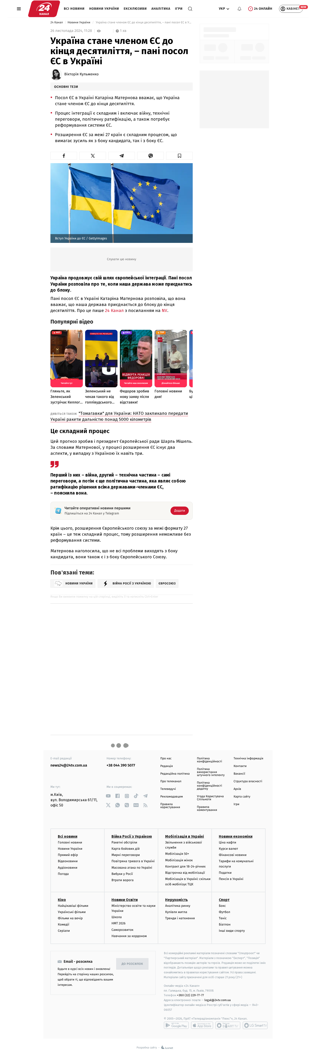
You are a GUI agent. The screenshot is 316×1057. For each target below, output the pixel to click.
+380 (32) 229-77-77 (190, 995)
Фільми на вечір (70, 918)
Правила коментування (207, 809)
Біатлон (225, 924)
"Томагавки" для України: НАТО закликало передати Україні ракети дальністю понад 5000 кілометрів (119, 416)
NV (164, 310)
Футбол (224, 912)
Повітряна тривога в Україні (133, 861)
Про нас (166, 758)
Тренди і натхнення (180, 918)
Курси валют (228, 849)
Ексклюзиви (135, 9)
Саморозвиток (122, 930)
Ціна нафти (227, 842)
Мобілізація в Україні (184, 836)
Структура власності (248, 781)
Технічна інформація (248, 758)
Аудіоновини (67, 868)
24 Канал (57, 22)
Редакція (166, 766)
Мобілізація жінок (179, 860)
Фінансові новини (233, 855)
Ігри (179, 9)
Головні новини (70, 842)
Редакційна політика (175, 773)
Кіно (62, 900)
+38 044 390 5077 (121, 765)
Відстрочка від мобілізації (185, 873)
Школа (117, 917)
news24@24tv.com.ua (68, 765)
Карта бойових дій (126, 849)
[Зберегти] (179, 155)
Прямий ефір (68, 855)
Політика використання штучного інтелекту (211, 772)
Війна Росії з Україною (132, 836)
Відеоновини (68, 861)
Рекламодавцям (171, 796)
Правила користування (170, 806)
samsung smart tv (255, 1025)
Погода (63, 874)
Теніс (223, 918)
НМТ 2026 (119, 923)
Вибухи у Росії (122, 874)
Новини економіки (235, 836)
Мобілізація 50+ (177, 854)
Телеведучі (168, 789)
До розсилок (132, 964)
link (108, 796)
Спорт (224, 900)
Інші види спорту (232, 931)
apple (202, 1025)
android (176, 1025)
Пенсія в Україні (231, 879)
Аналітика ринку (177, 906)
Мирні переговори (126, 855)
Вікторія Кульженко (81, 74)
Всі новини (74, 9)
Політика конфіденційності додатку (209, 785)
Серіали (64, 931)
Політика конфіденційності (209, 760)
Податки (225, 873)
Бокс (222, 906)
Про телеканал (170, 781)
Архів (237, 789)
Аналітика (161, 9)
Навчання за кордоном (129, 936)
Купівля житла (176, 912)
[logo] (44, 9)
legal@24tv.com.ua (217, 1000)
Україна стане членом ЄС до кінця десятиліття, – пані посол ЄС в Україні (144, 22)
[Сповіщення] (239, 9)
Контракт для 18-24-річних (185, 866)
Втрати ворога (122, 880)
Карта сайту (242, 796)
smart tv (227, 1025)
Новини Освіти (125, 900)
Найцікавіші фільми (73, 906)
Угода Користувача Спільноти (210, 798)
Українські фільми (72, 912)
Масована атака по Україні (132, 868)
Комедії (63, 924)
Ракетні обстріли (124, 842)
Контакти (240, 766)
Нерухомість (176, 900)
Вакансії (239, 773)
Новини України (104, 9)
